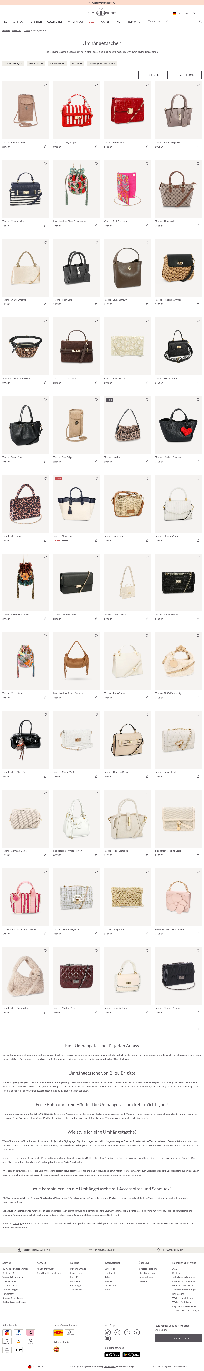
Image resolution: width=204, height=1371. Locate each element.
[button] (186, 13)
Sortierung (187, 74)
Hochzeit (105, 21)
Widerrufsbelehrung (182, 1297)
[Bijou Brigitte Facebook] (127, 1332)
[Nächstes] (198, 1029)
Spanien (108, 1281)
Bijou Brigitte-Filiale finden (50, 1272)
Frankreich (109, 1272)
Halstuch (92, 1059)
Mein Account (9, 1285)
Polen (107, 1289)
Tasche (191, 1170)
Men (119, 21)
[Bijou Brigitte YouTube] (107, 1338)
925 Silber (36, 21)
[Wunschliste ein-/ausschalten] (45, 85)
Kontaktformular (45, 1268)
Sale (91, 21)
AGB (174, 1268)
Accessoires (54, 21)
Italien (107, 1277)
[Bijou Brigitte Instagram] (117, 1332)
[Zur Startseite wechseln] (102, 12)
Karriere (142, 1281)
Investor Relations (147, 1268)
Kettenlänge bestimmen (14, 1302)
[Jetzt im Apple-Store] (112, 1354)
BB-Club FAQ (9, 1272)
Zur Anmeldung (178, 1338)
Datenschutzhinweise (183, 1281)
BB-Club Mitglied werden (15, 1268)
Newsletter (8, 1293)
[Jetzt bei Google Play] (131, 1354)
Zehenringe (76, 1289)
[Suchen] (200, 21)
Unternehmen (145, 1277)
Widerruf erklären (181, 1302)
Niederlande (110, 1285)
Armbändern (21, 1227)
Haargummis (76, 1272)
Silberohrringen (121, 1059)
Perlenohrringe (78, 1268)
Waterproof (76, 21)
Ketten (160, 1210)
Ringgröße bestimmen (13, 1297)
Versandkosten (110, 1366)
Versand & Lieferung (12, 1277)
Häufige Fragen (10, 1289)
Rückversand (9, 1281)
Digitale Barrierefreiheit (184, 1306)
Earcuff (74, 1277)
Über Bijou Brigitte (148, 1272)
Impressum (178, 1293)
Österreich (109, 1268)
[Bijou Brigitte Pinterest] (137, 1332)
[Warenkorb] (200, 13)
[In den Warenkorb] (45, 146)
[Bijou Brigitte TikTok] (107, 1332)
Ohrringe (17, 1223)
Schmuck (18, 21)
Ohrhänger (76, 1285)
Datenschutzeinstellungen (186, 1310)
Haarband (75, 1281)
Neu (4, 21)
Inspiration (134, 21)
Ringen (6, 1227)
